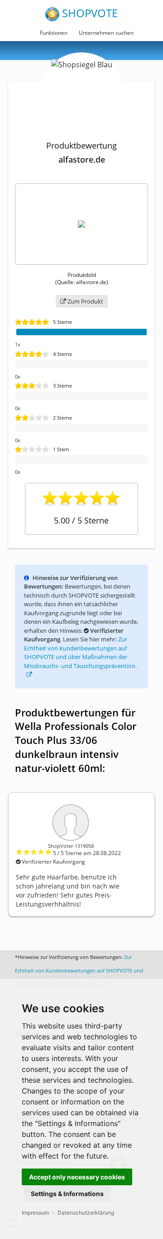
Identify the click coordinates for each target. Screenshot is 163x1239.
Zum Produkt (84, 301)
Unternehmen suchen (106, 33)
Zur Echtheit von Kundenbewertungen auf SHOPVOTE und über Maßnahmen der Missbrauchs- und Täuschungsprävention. (80, 652)
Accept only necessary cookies (77, 1177)
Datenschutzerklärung (86, 1212)
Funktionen (53, 33)
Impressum (35, 1212)
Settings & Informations (67, 1193)
